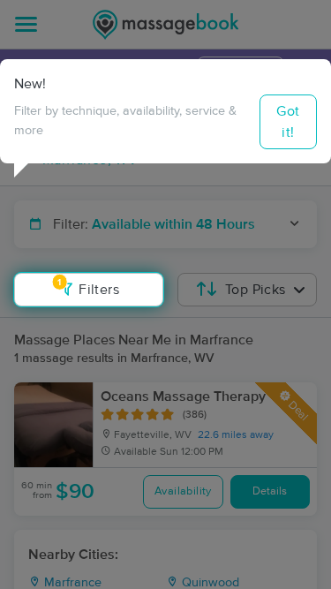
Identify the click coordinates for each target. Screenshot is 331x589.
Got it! (287, 122)
